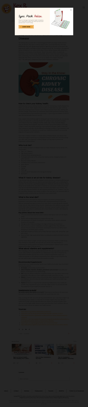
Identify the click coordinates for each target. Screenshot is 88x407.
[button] (71, 10)
